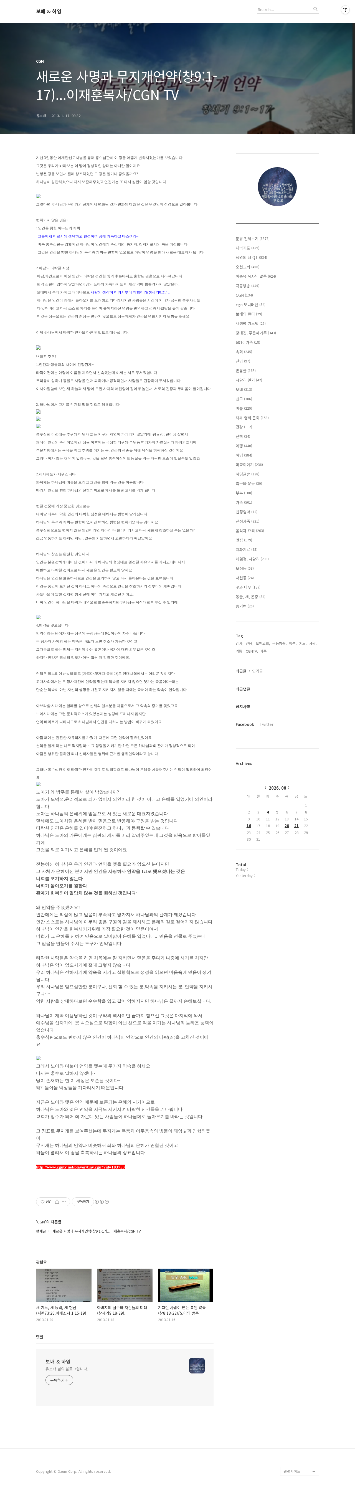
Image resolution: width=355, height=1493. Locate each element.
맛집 (244, 540)
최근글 (241, 671)
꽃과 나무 (248, 587)
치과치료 (246, 549)
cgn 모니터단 (250, 304)
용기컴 (245, 606)
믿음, (249, 643)
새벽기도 (247, 248)
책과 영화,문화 (252, 417)
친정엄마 (246, 511)
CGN (244, 295)
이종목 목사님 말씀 (256, 276)
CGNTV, (252, 651)
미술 (244, 408)
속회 (244, 351)
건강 (244, 427)
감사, (240, 643)
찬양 (243, 361)
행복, (293, 643)
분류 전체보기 (253, 238)
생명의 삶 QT (251, 257)
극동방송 (247, 285)
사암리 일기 (249, 380)
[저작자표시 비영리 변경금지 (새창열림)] (101, 1202)
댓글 (39, 1336)
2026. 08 (277, 788)
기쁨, (240, 651)
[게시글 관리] (63, 1202)
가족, (264, 651)
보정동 (245, 568)
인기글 (257, 671)
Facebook (245, 724)
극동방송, (279, 643)
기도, (303, 643)
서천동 (245, 578)
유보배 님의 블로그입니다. (66, 1369)
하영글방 (247, 474)
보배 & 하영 (49, 11)
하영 (244, 455)
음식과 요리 (250, 530)
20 (287, 825)
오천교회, (263, 643)
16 (249, 825)
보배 (244, 389)
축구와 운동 (249, 483)
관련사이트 (292, 1471)
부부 (244, 493)
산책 (243, 436)
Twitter (266, 724)
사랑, (313, 643)
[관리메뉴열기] (345, 10)
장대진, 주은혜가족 (256, 333)
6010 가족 (248, 342)
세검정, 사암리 (252, 559)
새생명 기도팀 (251, 323)
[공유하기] (57, 1202)
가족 (244, 502)
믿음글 (246, 370)
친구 (244, 399)
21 (296, 825)
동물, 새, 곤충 (250, 596)
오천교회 (247, 267)
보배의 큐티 (249, 314)
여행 (244, 445)
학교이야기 (249, 464)
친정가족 (247, 521)
